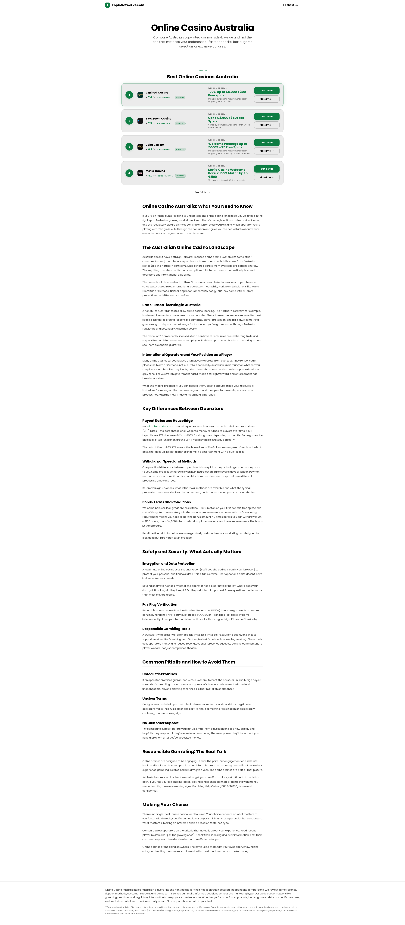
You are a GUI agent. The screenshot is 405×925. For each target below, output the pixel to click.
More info (265, 99)
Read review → (165, 97)
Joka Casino (155, 145)
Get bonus (267, 90)
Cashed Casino (157, 92)
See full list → (202, 192)
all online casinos (157, 426)
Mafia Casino (155, 171)
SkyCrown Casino (158, 118)
